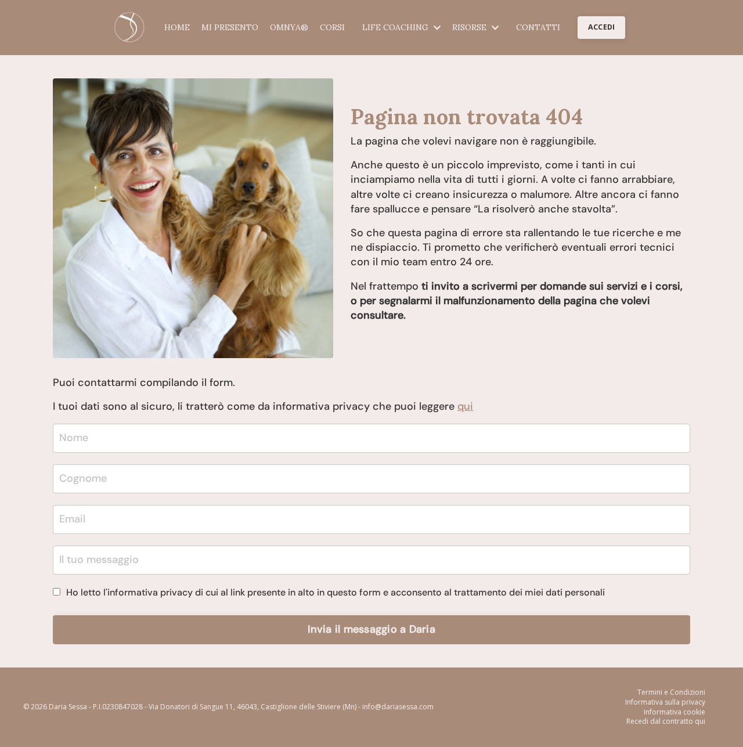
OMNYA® (289, 27)
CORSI (332, 27)
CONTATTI (538, 27)
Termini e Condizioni (671, 692)
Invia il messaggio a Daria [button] (371, 629)
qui (465, 406)
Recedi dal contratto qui (665, 721)
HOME (177, 27)
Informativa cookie (674, 712)
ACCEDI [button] (601, 27)
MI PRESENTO (229, 27)
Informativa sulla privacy (665, 702)
